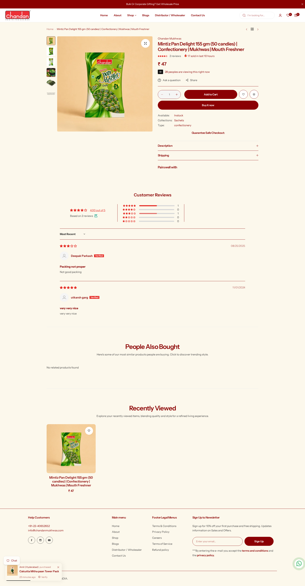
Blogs (115, 543)
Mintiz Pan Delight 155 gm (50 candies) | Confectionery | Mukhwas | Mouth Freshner (71, 481)
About (116, 531)
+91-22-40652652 (39, 526)
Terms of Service (162, 543)
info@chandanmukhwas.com (46, 530)
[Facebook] (31, 540)
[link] (58, 567)
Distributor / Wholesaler (127, 549)
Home (50, 29)
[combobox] (257, 15)
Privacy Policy (160, 531)
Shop (115, 537)
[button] (163, 56)
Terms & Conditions (164, 526)
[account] (280, 15)
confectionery (182, 125)
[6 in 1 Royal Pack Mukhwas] (12, 574)
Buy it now (208, 105)
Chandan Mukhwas (169, 38)
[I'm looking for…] (244, 15)
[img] (68, 246)
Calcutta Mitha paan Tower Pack (39, 571)
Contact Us (119, 555)
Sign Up (259, 541)
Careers (157, 537)
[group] (104, 84)
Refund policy (160, 549)
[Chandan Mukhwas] (18, 15)
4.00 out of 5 (97, 210)
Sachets (179, 120)
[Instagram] (40, 540)
